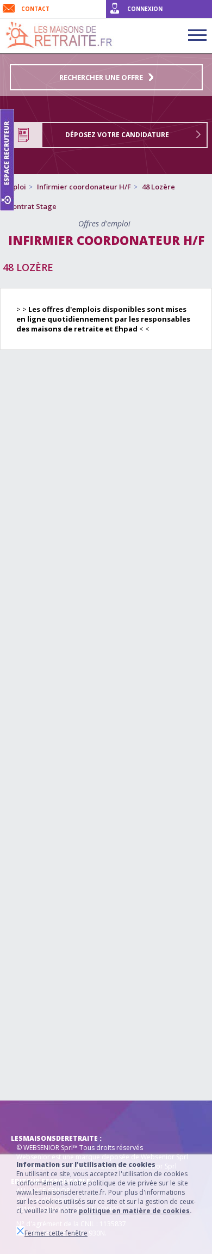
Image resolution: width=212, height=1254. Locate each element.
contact (35, 9)
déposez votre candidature (117, 134)
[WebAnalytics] (32, 1117)
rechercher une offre (101, 77)
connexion (145, 9)
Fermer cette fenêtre (56, 1233)
